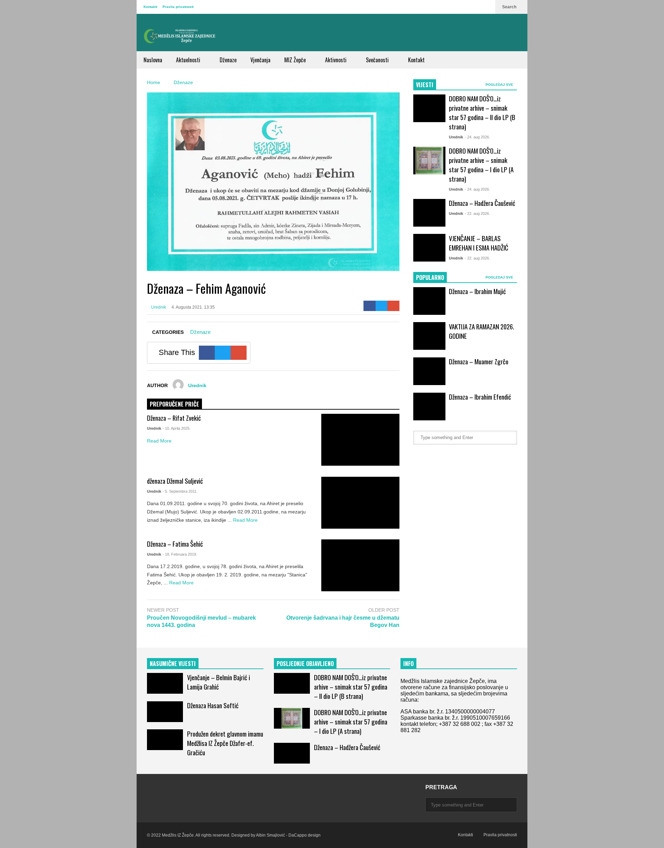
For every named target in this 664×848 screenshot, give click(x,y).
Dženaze (228, 60)
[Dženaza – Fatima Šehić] (360, 565)
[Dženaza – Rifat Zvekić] (360, 440)
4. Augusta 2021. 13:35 (193, 307)
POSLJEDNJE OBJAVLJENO (305, 663)
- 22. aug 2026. (477, 213)
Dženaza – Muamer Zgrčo (478, 361)
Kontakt (416, 60)
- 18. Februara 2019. (180, 554)
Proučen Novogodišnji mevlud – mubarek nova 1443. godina (201, 621)
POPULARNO (430, 277)
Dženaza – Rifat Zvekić (174, 417)
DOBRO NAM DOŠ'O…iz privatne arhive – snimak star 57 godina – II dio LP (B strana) (482, 112)
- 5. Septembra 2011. (180, 491)
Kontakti (150, 7)
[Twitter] (382, 306)
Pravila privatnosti (178, 7)
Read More (160, 441)
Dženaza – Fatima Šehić (175, 543)
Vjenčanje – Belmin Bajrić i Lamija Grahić (218, 682)
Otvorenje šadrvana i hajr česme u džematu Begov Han (342, 621)
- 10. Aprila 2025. (177, 428)
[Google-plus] (393, 306)
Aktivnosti (336, 60)
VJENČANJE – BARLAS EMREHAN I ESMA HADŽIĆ (478, 243)
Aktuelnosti (189, 60)
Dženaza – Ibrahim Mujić (477, 291)
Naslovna (153, 60)
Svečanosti (378, 60)
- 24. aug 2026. (477, 137)
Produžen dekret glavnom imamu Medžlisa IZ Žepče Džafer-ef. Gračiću (225, 743)
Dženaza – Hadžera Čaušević (482, 203)
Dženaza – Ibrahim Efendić (480, 396)
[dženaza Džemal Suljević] (360, 503)
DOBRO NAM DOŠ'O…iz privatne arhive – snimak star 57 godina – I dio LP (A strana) (481, 164)
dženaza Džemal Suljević (175, 480)
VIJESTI (424, 85)
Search (509, 6)
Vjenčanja (260, 60)
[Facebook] (369, 306)
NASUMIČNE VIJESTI (173, 663)
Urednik (158, 307)
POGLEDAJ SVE (500, 84)
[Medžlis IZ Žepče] (180, 36)
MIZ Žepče (295, 60)
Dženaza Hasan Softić (213, 705)
